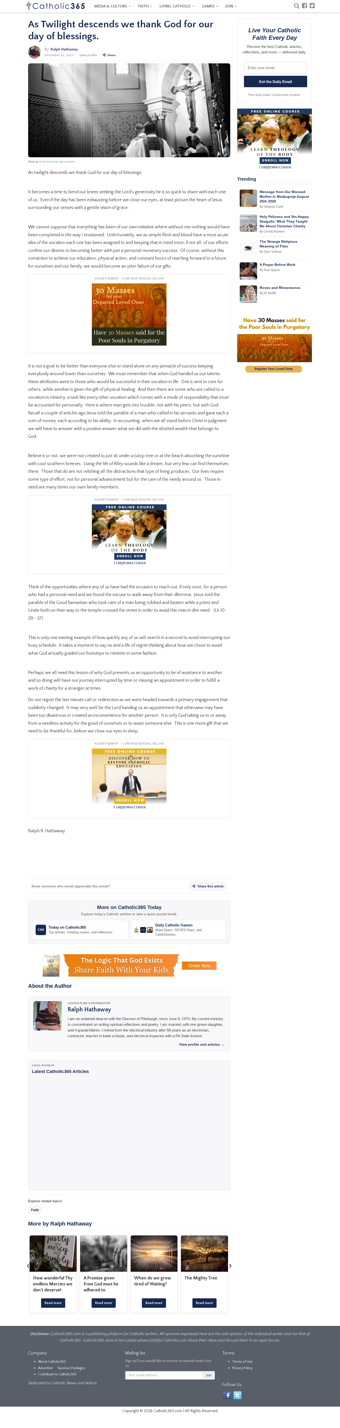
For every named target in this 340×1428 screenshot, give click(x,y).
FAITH (144, 6)
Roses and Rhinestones (280, 288)
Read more (53, 1303)
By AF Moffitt (268, 293)
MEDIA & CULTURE (111, 6)
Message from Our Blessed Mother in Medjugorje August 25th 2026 (284, 196)
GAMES (209, 6)
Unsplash (69, 161)
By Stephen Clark (271, 206)
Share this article (210, 886)
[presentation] (28, 1265)
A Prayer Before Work (277, 265)
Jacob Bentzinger (49, 161)
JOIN (230, 6)
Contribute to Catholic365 (57, 1374)
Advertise (45, 1368)
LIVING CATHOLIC (176, 6)
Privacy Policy (242, 1368)
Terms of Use (242, 1362)
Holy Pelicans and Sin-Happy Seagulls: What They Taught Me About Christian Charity (284, 221)
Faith (35, 1210)
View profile (88, 55)
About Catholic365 (52, 1362)
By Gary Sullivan (271, 251)
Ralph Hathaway (64, 49)
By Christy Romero (272, 231)
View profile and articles (202, 1044)
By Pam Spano (270, 270)
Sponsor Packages (71, 1368)
